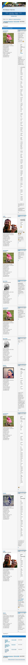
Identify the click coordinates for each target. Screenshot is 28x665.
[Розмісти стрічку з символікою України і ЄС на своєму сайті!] (5, 5)
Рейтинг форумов (11, 659)
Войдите (10, 19)
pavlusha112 (5, 31)
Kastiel (4, 493)
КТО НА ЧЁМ (16, 21)
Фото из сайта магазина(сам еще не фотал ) (21, 47)
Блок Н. (4, 365)
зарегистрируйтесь (17, 19)
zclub (4, 216)
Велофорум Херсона (8, 21)
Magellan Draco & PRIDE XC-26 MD (7, 641)
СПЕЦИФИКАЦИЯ (21, 67)
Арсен (4, 613)
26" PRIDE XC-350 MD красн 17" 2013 (7, 650)
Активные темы (14, 16)
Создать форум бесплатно (20, 659)
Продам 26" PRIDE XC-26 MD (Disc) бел (7, 646)
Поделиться (20, 215)
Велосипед (14, 644)
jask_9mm (5, 281)
